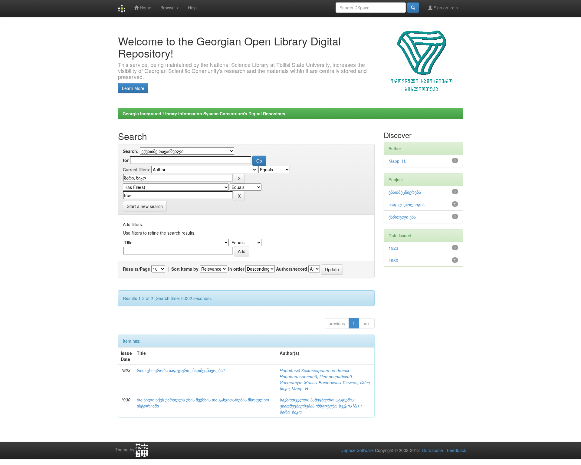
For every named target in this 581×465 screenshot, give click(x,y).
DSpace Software (357, 450)
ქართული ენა (402, 217)
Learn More (133, 88)
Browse (168, 8)
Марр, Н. (300, 388)
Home (145, 8)
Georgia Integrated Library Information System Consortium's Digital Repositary (204, 113)
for (126, 160)
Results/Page (136, 269)
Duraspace (432, 450)
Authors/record (291, 269)
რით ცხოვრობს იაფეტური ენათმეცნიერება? (181, 370)
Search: (131, 151)
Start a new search (145, 206)
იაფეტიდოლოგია (407, 204)
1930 (393, 260)
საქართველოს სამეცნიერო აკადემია (316, 400)
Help (192, 8)
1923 (393, 248)
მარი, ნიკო (290, 412)
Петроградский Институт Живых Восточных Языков (318, 379)
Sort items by (185, 269)
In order (236, 269)
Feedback (456, 450)
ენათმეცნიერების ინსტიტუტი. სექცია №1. (320, 406)
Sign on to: (443, 8)
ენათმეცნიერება (405, 192)
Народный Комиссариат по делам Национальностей (314, 373)
